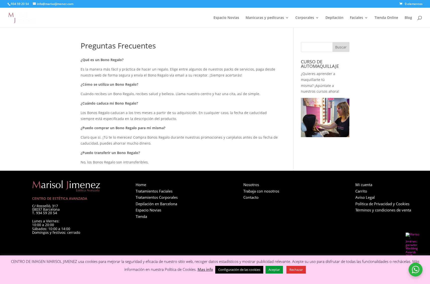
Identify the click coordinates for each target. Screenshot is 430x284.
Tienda (141, 216)
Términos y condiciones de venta (383, 209)
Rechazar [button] (296, 269)
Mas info (205, 269)
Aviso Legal (365, 197)
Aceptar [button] (274, 269)
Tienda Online (386, 18)
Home (141, 184)
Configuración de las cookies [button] (239, 269)
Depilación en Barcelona (156, 203)
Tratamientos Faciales (154, 191)
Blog (408, 18)
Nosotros (251, 184)
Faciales (356, 18)
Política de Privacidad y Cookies (382, 203)
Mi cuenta (363, 184)
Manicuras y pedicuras (265, 18)
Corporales (304, 18)
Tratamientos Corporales (157, 197)
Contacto (251, 197)
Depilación (334, 18)
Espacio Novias (226, 18)
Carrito (361, 191)
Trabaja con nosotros (261, 191)
